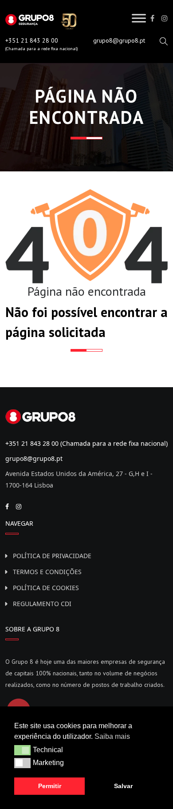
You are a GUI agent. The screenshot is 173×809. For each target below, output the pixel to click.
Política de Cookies (46, 587)
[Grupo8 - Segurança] (40, 20)
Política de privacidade (52, 555)
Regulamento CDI (42, 603)
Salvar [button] (123, 785)
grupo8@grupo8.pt (119, 40)
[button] (22, 750)
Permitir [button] (49, 785)
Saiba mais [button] (112, 736)
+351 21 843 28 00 (31, 40)
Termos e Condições (47, 571)
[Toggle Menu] (139, 18)
